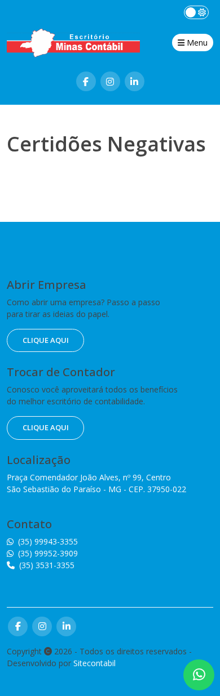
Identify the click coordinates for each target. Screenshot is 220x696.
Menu (196, 42)
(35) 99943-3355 (48, 541)
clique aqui (46, 340)
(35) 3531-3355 (46, 565)
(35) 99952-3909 (48, 553)
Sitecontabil (94, 663)
